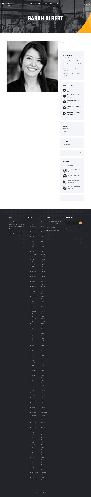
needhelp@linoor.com (53, 230)
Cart (33, 249)
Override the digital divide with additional (71, 69)
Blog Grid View (33, 239)
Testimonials (35, 469)
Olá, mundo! (66, 57)
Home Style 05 (33, 333)
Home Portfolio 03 (34, 311)
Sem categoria (66, 144)
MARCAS (52, 4)
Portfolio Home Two (34, 430)
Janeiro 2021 (66, 131)
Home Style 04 (33, 326)
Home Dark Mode (33, 299)
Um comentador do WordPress (72, 89)
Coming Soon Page (33, 267)
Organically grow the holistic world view (72, 64)
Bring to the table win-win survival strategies (72, 74)
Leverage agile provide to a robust (72, 60)
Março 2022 (66, 128)
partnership (34, 412)
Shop (33, 454)
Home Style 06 (33, 341)
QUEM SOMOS (38, 4)
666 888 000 (51, 227)
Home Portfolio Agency (34, 319)
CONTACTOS (58, 4)
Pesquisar (62, 42)
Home (41, 23)
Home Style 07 (33, 348)
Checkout (34, 254)
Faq (32, 294)
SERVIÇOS (45, 4)
